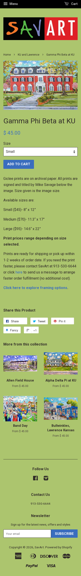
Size (7, 143)
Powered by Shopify (58, 547)
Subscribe (64, 534)
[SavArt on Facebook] (35, 479)
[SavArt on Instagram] (45, 479)
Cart (74, 4)
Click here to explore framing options (35, 288)
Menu (13, 4)
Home (7, 54)
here (19, 272)
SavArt (39, 547)
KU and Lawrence (28, 54)
